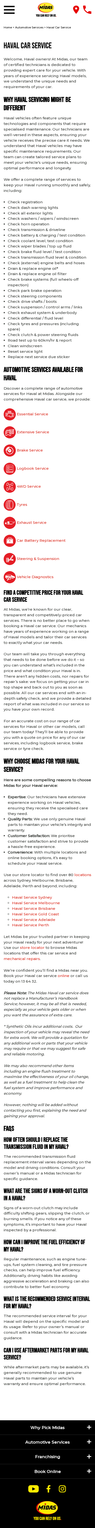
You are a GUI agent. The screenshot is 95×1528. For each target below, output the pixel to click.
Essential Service (32, 414)
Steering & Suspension (37, 558)
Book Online (47, 1471)
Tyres (21, 504)
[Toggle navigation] (10, 10)
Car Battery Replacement (41, 540)
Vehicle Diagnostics (35, 577)
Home (8, 27)
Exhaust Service (31, 522)
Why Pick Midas (47, 1427)
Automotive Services (29, 27)
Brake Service (29, 450)
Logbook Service (32, 468)
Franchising (47, 1456)
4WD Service (28, 486)
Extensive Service (32, 432)
